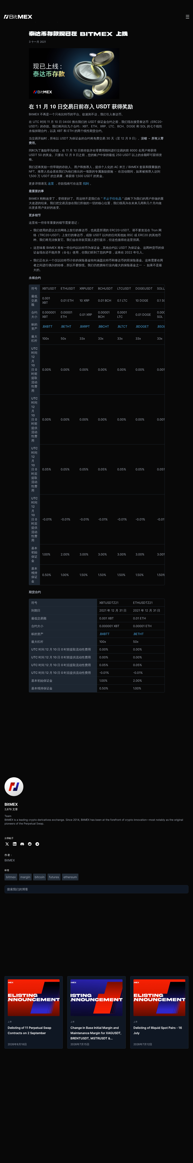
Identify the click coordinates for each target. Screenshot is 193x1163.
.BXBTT (47, 326)
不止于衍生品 (112, 198)
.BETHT (66, 326)
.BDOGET (142, 326)
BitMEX (10, 860)
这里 (51, 183)
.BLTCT (122, 326)
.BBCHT (103, 326)
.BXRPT (85, 326)
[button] (187, 16)
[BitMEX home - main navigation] (18, 16)
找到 (86, 183)
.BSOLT (162, 326)
